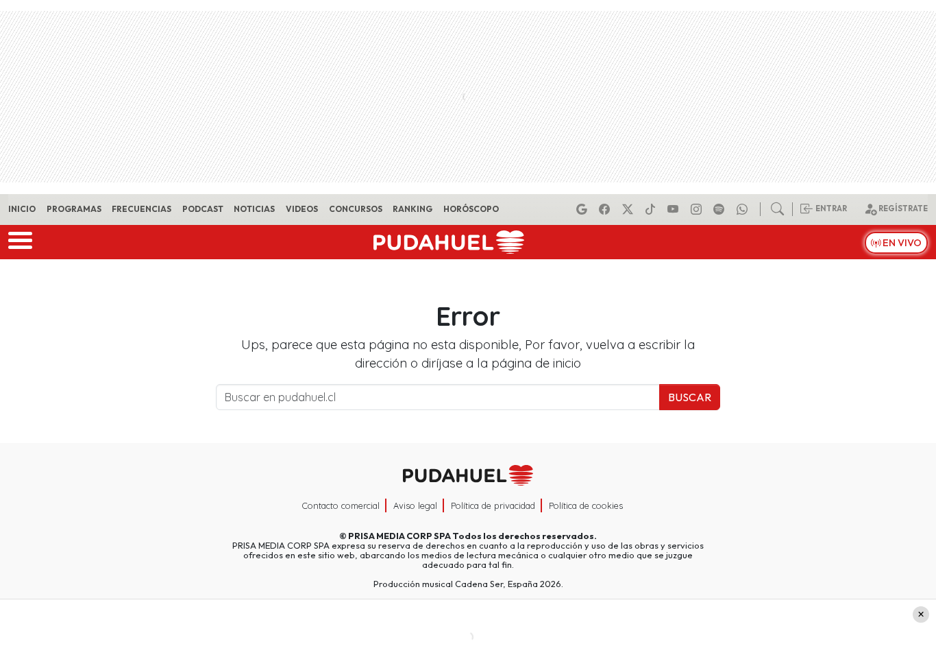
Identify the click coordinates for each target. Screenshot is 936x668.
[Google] (583, 209)
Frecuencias (141, 209)
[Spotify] (720, 209)
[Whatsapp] (744, 209)
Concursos (355, 209)
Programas (74, 209)
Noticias (254, 209)
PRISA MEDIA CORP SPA (399, 535)
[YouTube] (674, 209)
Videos (302, 209)
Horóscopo (471, 209)
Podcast (202, 209)
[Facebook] (606, 209)
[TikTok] (652, 209)
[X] (629, 209)
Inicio (22, 209)
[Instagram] (698, 209)
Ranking (412, 209)
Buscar (689, 397)
